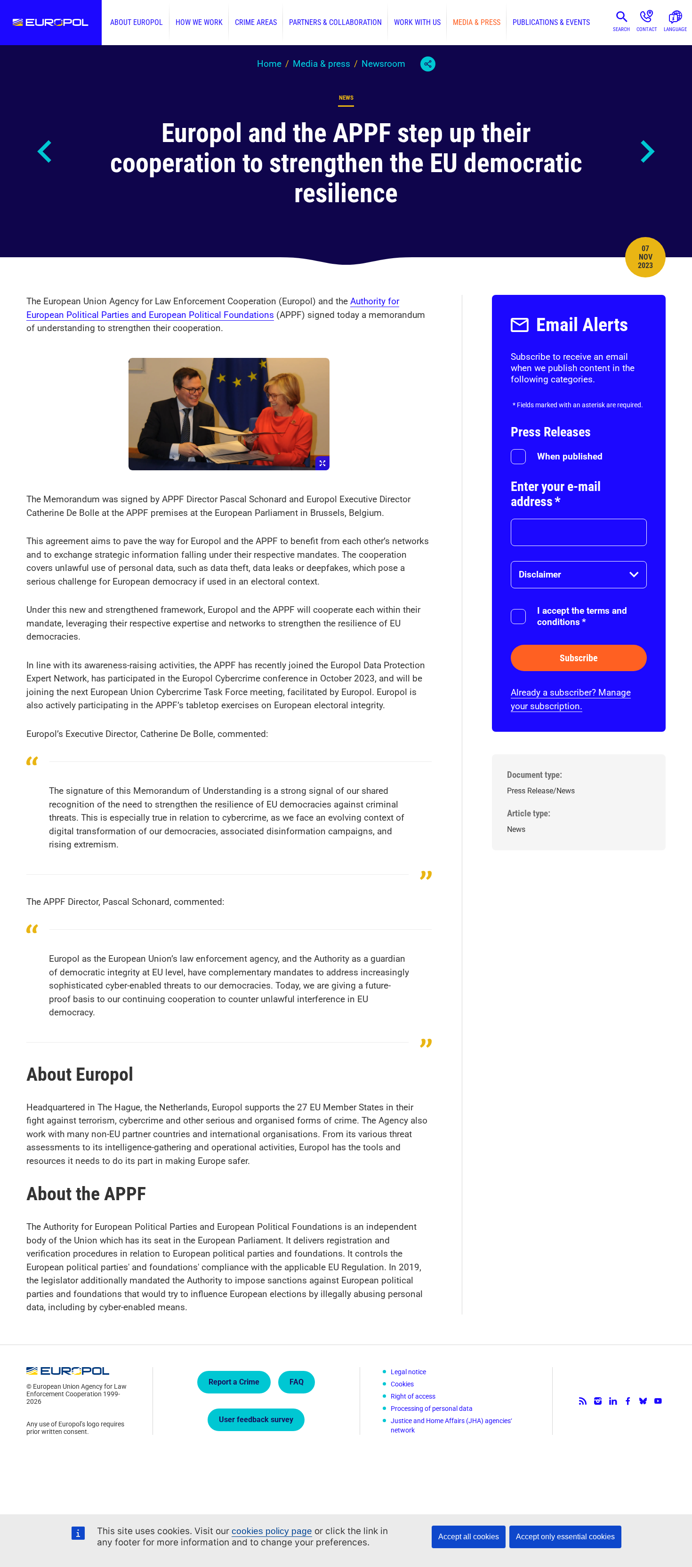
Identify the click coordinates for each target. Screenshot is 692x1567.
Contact (646, 29)
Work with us (417, 22)
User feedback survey (256, 1419)
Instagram (597, 1401)
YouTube (658, 1401)
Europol (51, 22)
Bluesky (643, 1401)
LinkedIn (612, 1401)
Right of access (413, 1396)
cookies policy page (272, 1531)
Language (675, 29)
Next (647, 151)
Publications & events (551, 22)
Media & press (476, 22)
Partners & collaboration (335, 22)
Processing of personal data (432, 1408)
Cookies (402, 1384)
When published (570, 456)
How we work (199, 22)
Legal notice (408, 1372)
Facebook (628, 1401)
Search (621, 29)
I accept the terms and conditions (582, 616)
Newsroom (383, 63)
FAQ (297, 1381)
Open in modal (229, 414)
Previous (45, 151)
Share (427, 63)
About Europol (136, 22)
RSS (582, 1401)
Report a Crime (234, 1381)
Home (269, 63)
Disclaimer (540, 574)
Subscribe (579, 658)
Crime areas (256, 22)
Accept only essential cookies (565, 1537)
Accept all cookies (468, 1537)
